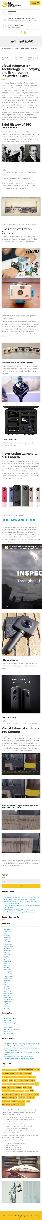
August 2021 (7, 980)
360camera (5, 60)
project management (7, 1094)
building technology (25, 1077)
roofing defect (22, 1097)
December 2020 (8, 993)
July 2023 (6, 952)
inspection (21, 60)
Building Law (7, 1021)
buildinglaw (15, 1077)
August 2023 (7, 950)
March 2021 (7, 989)
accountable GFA (12, 1070)
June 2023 (7, 955)
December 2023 (8, 946)
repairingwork (13, 1097)
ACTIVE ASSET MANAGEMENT (25, 1070)
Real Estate (7, 1031)
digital (21, 1080)
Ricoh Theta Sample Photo (18, 519)
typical (28, 1101)
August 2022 (7, 961)
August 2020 (7, 1002)
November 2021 (8, 976)
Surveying (14, 1101)
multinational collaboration (17, 1091)
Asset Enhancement (10, 1018)
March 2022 (7, 970)
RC (29, 1094)
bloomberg (19, 1073)
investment (18, 1087)
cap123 (33, 1077)
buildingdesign (6, 1077)
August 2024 (7, 938)
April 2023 (6, 959)
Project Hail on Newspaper (12, 1029)
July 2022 (6, 963)
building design (27, 1073)
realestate (35, 1094)
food (33, 1084)
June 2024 (7, 942)
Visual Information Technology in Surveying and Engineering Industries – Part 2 (21, 71)
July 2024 (6, 940)
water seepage (21, 1104)
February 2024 (8, 944)
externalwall (13, 60)
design (16, 1080)
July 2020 (6, 1004)
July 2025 (6, 933)
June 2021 (7, 982)
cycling (10, 1080)
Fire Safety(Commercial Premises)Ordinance (20, 1084)
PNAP (31, 1091)
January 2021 (8, 991)
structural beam (31, 1097)
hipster (4, 1087)
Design (6, 1025)
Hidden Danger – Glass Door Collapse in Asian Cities (19, 899)
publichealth (24, 1094)
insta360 (27, 60)
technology (21, 1101)
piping (26, 1091)
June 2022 (7, 965)
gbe (37, 1084)
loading (30, 1087)
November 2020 (8, 995)
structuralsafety (6, 1101)
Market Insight (8, 1027)
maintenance (5, 1091)
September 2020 (9, 999)
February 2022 (8, 972)
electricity (32, 1080)
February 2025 (8, 935)
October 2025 (8, 931)
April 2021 (6, 987)
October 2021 (8, 978)
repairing (4, 1097)
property (17, 1094)
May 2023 (6, 957)
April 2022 (6, 967)
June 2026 (7, 929)
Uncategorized (8, 1033)
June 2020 (7, 1006)
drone (26, 1080)
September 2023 (9, 948)
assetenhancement (8, 1073)
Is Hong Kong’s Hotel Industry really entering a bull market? (21, 897)
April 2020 (6, 1008)
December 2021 (8, 974)
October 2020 (8, 997)
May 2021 (6, 985)
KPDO (24, 1087)
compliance (4, 1080)
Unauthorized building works (9, 1104)
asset (37, 1070)
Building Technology (32, 58)
